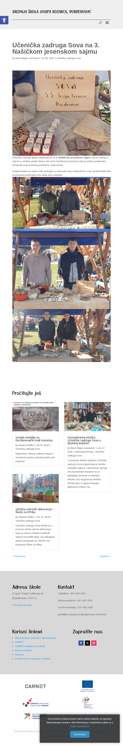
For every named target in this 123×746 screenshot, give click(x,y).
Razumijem (80, 734)
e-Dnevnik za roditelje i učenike (33, 658)
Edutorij (19, 654)
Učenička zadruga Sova (69, 58)
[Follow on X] (87, 643)
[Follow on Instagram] (93, 643)
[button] (4, 20)
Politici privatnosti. (79, 726)
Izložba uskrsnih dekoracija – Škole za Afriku (35, 510)
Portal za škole (23, 650)
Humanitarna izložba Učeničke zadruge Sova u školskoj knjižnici (84, 440)
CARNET (19, 642)
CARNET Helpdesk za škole (30, 646)
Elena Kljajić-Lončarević (27, 58)
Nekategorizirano (84, 451)
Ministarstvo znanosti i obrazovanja (35, 637)
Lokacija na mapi (22, 604)
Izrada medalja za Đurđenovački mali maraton (34, 438)
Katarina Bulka (26, 445)
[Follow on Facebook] (81, 643)
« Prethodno (18, 556)
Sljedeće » (105, 556)
